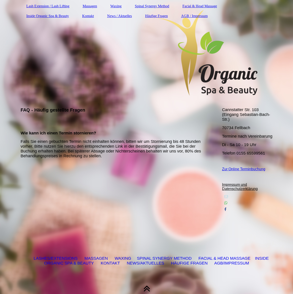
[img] (146, 51)
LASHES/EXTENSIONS (56, 258)
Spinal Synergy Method (152, 6)
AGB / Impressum (194, 16)
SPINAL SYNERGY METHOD (164, 258)
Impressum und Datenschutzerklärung (240, 187)
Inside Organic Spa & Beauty (47, 16)
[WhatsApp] (226, 203)
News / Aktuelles (119, 16)
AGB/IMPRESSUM (231, 263)
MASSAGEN (96, 258)
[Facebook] (225, 209)
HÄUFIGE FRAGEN (189, 263)
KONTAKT (110, 263)
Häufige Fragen (156, 16)
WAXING (123, 258)
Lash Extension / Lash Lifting (47, 6)
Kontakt (88, 16)
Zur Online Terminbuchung (243, 169)
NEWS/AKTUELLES (145, 263)
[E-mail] (226, 196)
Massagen (90, 6)
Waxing (116, 6)
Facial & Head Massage (199, 6)
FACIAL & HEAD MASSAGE (224, 258)
